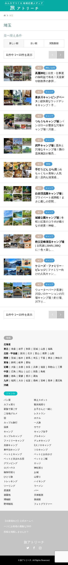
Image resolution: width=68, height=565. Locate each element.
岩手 (21, 349)
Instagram (40, 548)
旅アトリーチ (34, 542)
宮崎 (43, 380)
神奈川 (58, 358)
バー (36, 490)
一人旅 (37, 422)
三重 (60, 367)
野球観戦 (8, 504)
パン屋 (7, 400)
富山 (37, 353)
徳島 (13, 376)
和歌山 (51, 367)
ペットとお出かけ (43, 454)
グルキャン (39, 436)
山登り (37, 477)
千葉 (43, 358)
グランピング (10, 463)
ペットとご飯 (41, 458)
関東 (6, 358)
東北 (6, 349)
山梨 (52, 353)
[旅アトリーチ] (24, 5)
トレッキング (10, 481)
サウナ (37, 427)
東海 (6, 362)
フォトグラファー (43, 504)
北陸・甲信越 (10, 353)
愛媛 (21, 376)
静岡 (13, 362)
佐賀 (28, 380)
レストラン (39, 413)
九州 (6, 380)
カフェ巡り (9, 404)
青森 (13, 349)
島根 (43, 371)
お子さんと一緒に (43, 409)
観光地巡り (39, 404)
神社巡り (38, 467)
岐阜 (21, 362)
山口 (28, 371)
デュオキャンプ (42, 440)
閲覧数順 (54, 43)
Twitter (27, 548)
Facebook (34, 548)
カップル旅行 (10, 422)
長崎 (35, 380)
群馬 (28, 358)
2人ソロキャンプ (42, 445)
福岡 (13, 380)
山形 (43, 349)
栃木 (21, 358)
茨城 (13, 358)
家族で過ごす (10, 409)
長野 (44, 353)
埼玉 (35, 358)
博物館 (7, 499)
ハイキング (39, 481)
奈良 (28, 367)
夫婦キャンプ (10, 445)
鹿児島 (58, 380)
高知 (35, 376)
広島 (13, 371)
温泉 (6, 427)
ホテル (37, 418)
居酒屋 (7, 490)
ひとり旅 (8, 477)
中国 (6, 371)
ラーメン (38, 486)
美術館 (37, 499)
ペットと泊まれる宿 (14, 458)
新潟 (22, 353)
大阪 (13, 367)
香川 (28, 376)
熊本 (50, 380)
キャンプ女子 (41, 431)
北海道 (7, 344)
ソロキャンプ (41, 449)
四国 (6, 376)
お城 (36, 472)
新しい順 (13, 43)
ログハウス (9, 467)
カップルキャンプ (13, 436)
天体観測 (38, 495)
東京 (50, 358)
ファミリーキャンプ (14, 440)
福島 (50, 349)
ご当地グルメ (10, 413)
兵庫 (35, 367)
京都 (21, 367)
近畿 (6, 367)
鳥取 (35, 371)
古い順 (33, 43)
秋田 (28, 349)
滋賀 (43, 367)
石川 (30, 353)
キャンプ (8, 431)
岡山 (21, 371)
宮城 (35, 349)
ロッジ (37, 463)
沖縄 (6, 385)
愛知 (28, 362)
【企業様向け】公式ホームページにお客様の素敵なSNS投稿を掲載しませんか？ (18, 526)
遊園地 (7, 495)
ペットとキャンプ (13, 454)
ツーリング (9, 486)
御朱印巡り (9, 472)
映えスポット (41, 400)
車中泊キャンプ (12, 449)
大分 (21, 380)
